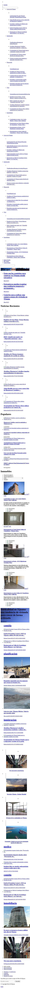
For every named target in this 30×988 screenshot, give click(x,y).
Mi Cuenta (6, 261)
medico (7, 846)
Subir (2, 986)
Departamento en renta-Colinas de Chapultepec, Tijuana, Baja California (16, 593)
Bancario (16, 94)
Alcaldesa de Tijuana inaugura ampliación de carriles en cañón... (14, 355)
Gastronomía (13, 15)
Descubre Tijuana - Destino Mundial (16, 794)
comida (7, 625)
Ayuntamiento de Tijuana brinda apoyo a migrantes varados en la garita (14, 443)
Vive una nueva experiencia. (16, 770)
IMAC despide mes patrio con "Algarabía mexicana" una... (13, 337)
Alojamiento (21, 94)
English (5, 5)
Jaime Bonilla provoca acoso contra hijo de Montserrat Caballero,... (16, 389)
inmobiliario (10, 903)
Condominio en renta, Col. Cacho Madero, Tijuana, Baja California (15, 499)
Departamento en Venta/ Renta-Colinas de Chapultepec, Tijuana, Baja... (15, 530)
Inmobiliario (10, 112)
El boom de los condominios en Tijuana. (16, 818)
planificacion (10, 653)
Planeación (9, 62)
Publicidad (6, 974)
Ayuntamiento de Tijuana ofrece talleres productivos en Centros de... (16, 406)
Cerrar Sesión (7, 262)
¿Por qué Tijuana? (20, 15)
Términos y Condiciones (10, 971)
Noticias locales (22, 17)
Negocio (15, 43)
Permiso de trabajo (18, 168)
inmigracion (10, 719)
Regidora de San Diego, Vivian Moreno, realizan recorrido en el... (16, 320)
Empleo (27, 218)
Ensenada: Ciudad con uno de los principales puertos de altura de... (16, 842)
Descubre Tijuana (14, 17)
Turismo (12, 94)
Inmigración (10, 36)
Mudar (14, 69)
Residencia (14, 42)
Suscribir (18, 981)
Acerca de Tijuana (11, 9)
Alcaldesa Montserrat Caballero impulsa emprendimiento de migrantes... (16, 372)
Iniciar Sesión (7, 260)
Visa (11, 42)
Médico (26, 94)
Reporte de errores (8, 976)
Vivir (8, 87)
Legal (17, 69)
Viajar (11, 69)
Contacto (6, 973)
